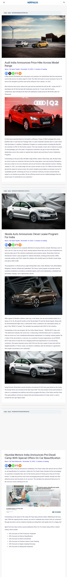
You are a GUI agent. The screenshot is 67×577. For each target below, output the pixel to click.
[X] (9, 73)
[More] (20, 73)
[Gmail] (16, 73)
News (6, 69)
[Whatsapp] (13, 73)
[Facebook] (6, 73)
